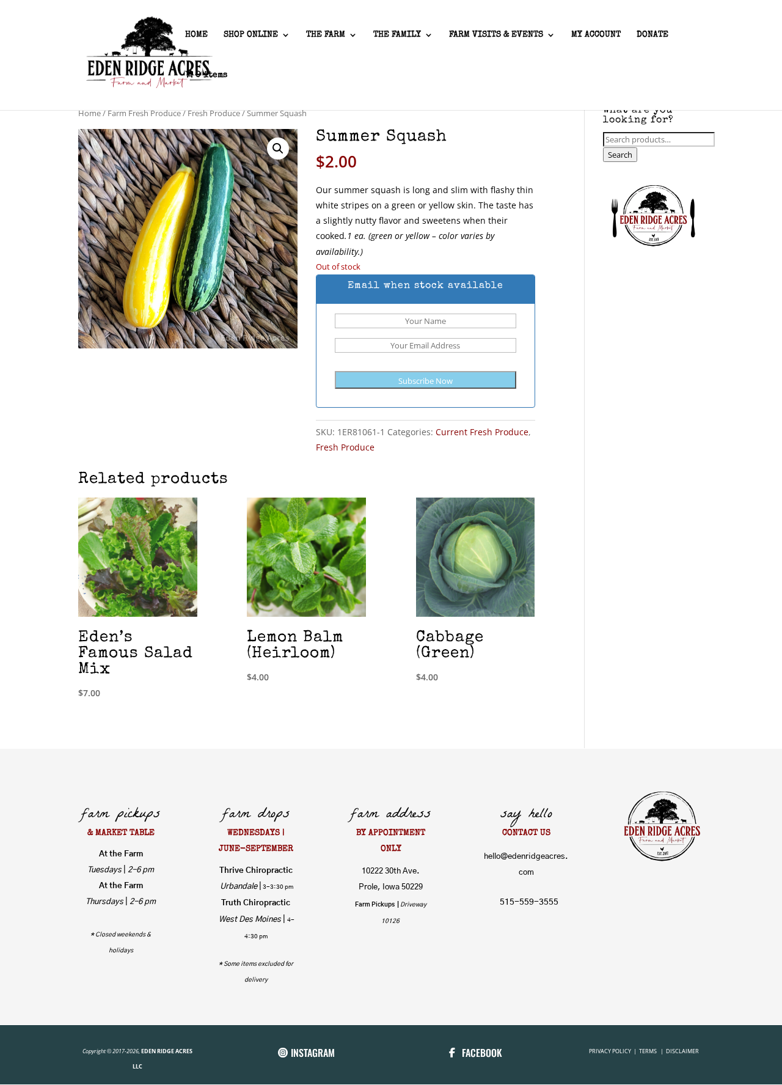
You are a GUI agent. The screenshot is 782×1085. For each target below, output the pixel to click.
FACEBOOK (482, 1052)
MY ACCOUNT (596, 35)
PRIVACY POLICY (610, 1051)
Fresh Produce (214, 113)
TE (641, 1051)
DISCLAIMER (682, 1051)
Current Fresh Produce (482, 432)
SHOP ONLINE (251, 35)
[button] (278, 149)
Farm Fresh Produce (144, 113)
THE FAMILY (397, 35)
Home (89, 113)
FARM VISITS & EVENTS (496, 35)
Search (620, 154)
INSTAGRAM (313, 1052)
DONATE (652, 35)
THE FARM (325, 35)
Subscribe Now (425, 380)
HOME (196, 35)
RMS (652, 1051)
